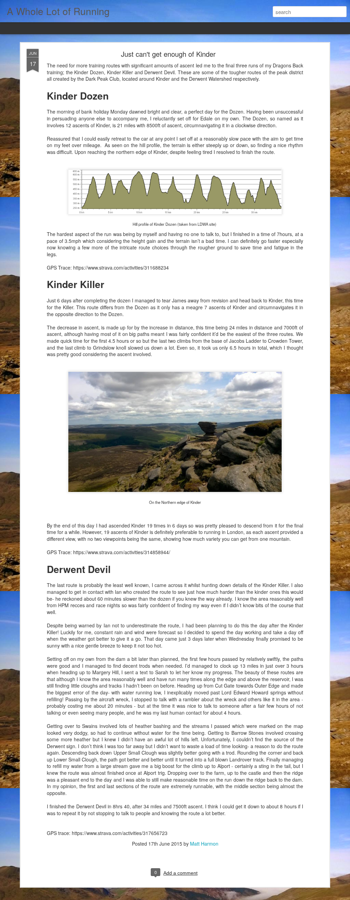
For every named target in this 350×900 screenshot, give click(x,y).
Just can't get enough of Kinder (168, 54)
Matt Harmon (204, 843)
